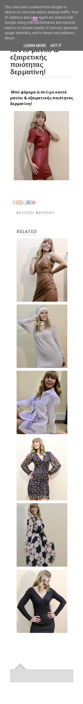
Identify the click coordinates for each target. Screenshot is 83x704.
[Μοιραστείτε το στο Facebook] (29, 202)
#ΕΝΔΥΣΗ (25, 213)
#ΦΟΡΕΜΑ (45, 213)
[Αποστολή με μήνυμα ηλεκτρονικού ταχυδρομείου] (15, 202)
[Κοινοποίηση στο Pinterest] (33, 202)
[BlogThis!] (19, 202)
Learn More (35, 45)
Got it (56, 45)
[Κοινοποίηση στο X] (24, 202)
